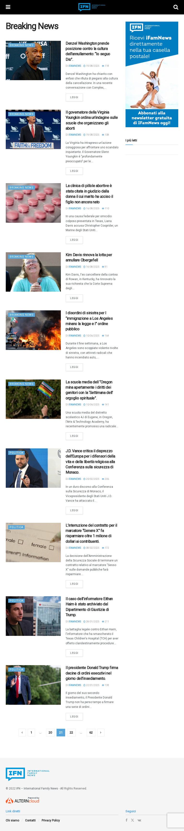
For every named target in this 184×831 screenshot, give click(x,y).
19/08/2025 (92, 66)
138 (106, 685)
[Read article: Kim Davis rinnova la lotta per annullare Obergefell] (33, 272)
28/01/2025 (92, 621)
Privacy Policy (51, 820)
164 (106, 335)
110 (106, 208)
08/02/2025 (92, 548)
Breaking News (22, 45)
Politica (16, 452)
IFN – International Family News (37, 788)
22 (71, 732)
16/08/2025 (92, 208)
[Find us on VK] (139, 820)
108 (106, 134)
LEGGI (76, 97)
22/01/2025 (92, 685)
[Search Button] (175, 7)
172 (106, 548)
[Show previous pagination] (22, 732)
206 (106, 479)
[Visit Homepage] (92, 7)
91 (106, 266)
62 (91, 732)
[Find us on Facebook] (126, 820)
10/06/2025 (92, 335)
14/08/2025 (92, 266)
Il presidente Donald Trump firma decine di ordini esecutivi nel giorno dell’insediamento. (92, 673)
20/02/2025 (92, 479)
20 (50, 732)
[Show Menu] (8, 7)
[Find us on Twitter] (132, 820)
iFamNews (75, 66)
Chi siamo (12, 820)
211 (106, 621)
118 (106, 66)
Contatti (30, 820)
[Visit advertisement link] (152, 74)
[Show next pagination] (100, 732)
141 (106, 404)
